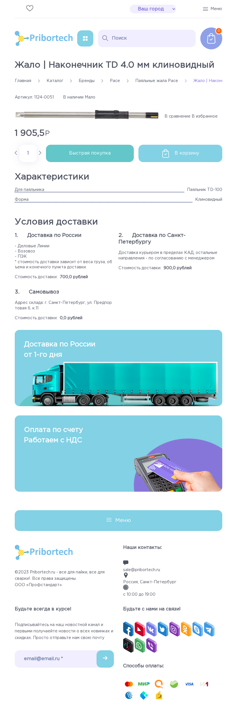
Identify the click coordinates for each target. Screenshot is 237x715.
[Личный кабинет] (41, 9)
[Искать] (105, 38)
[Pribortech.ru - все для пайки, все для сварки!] (44, 38)
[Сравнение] (18, 9)
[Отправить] (105, 659)
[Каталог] (85, 38)
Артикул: (24, 97)
